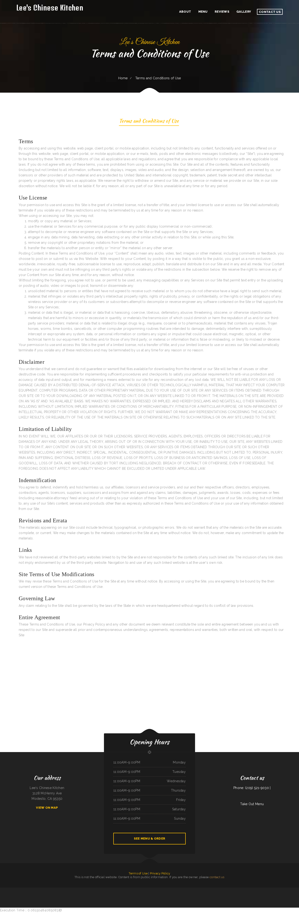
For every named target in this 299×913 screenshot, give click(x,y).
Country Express (153, 895)
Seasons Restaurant (117, 895)
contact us (217, 877)
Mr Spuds (143, 895)
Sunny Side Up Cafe (132, 895)
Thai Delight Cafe (147, 895)
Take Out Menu (252, 804)
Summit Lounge (187, 895)
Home (123, 78)
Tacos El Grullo (138, 895)
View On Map (47, 807)
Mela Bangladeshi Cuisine (172, 895)
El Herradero (166, 895)
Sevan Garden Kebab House (180, 895)
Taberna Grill (127, 895)
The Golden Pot (123, 895)
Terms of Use (138, 873)
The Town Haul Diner (160, 895)
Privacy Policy (160, 873)
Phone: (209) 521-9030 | (252, 788)
